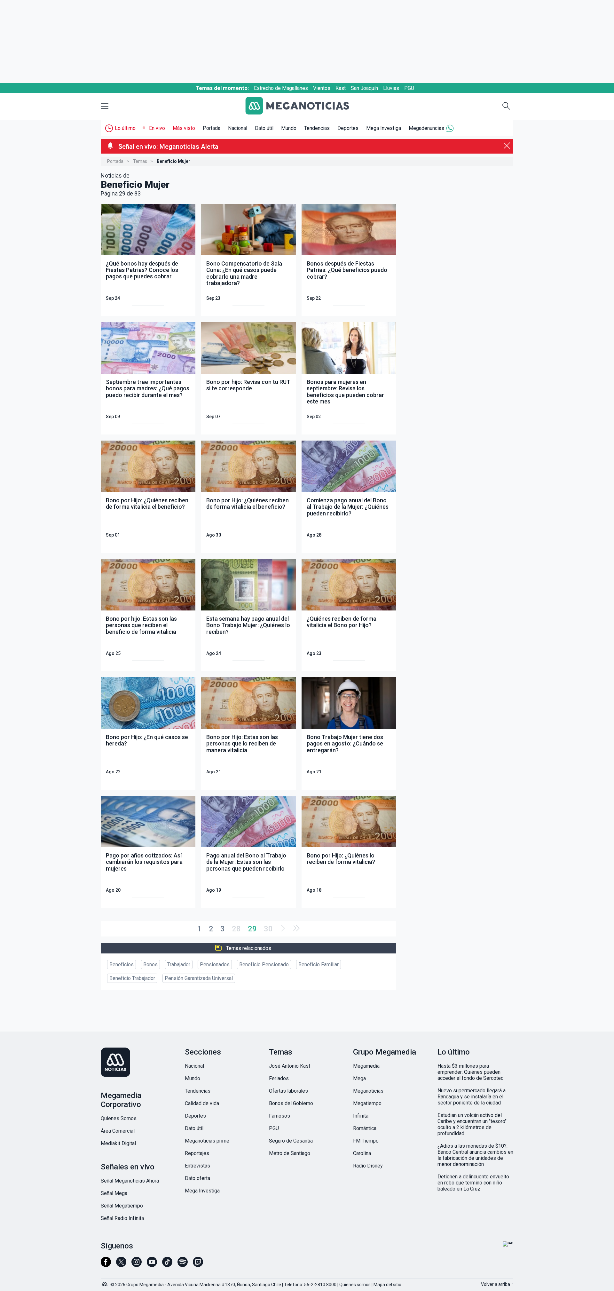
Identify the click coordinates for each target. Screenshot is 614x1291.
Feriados (279, 1078)
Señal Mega (114, 1193)
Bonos (150, 964)
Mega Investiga (383, 128)
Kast (340, 88)
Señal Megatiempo (122, 1206)
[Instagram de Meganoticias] (136, 1265)
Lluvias (391, 88)
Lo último (125, 128)
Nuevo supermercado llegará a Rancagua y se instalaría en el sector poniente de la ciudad (471, 1097)
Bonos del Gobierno (291, 1103)
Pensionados (215, 964)
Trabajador (178, 964)
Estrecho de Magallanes (281, 88)
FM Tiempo (366, 1141)
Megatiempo (367, 1103)
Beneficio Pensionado (264, 964)
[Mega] (105, 1283)
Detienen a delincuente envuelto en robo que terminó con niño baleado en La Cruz (473, 1183)
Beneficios (121, 964)
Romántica (364, 1128)
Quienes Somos (119, 1118)
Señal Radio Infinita (122, 1218)
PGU (409, 88)
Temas (140, 161)
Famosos (279, 1116)
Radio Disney (368, 1166)
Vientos (321, 88)
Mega (359, 1078)
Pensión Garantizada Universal (199, 978)
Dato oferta (197, 1178)
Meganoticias (368, 1091)
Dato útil (264, 128)
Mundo (288, 128)
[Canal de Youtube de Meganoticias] (152, 1265)
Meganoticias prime (207, 1141)
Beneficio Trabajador (132, 978)
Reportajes (197, 1153)
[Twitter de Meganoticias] (121, 1265)
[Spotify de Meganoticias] (182, 1265)
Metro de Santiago (289, 1153)
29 (252, 928)
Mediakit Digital (118, 1143)
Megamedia (366, 1066)
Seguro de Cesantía (291, 1141)
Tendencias (317, 128)
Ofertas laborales (288, 1091)
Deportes (347, 128)
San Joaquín (364, 88)
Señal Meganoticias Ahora (130, 1181)
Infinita (360, 1116)
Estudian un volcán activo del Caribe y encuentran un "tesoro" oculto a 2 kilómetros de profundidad (472, 1124)
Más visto (184, 128)
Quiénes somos (355, 1284)
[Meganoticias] (302, 106)
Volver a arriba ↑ (497, 1284)
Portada (211, 128)
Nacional (237, 128)
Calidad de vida (202, 1103)
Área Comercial (118, 1131)
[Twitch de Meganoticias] (198, 1265)
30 (268, 928)
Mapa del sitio (387, 1284)
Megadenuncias (426, 128)
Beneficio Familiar (318, 964)
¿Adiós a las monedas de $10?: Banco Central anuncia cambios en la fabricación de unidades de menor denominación (475, 1155)
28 (236, 928)
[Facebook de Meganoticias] (106, 1265)
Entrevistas (197, 1166)
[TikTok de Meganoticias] (167, 1265)
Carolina (362, 1153)
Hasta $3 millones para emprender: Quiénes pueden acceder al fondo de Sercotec (470, 1072)
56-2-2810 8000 (320, 1284)
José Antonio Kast (289, 1066)
